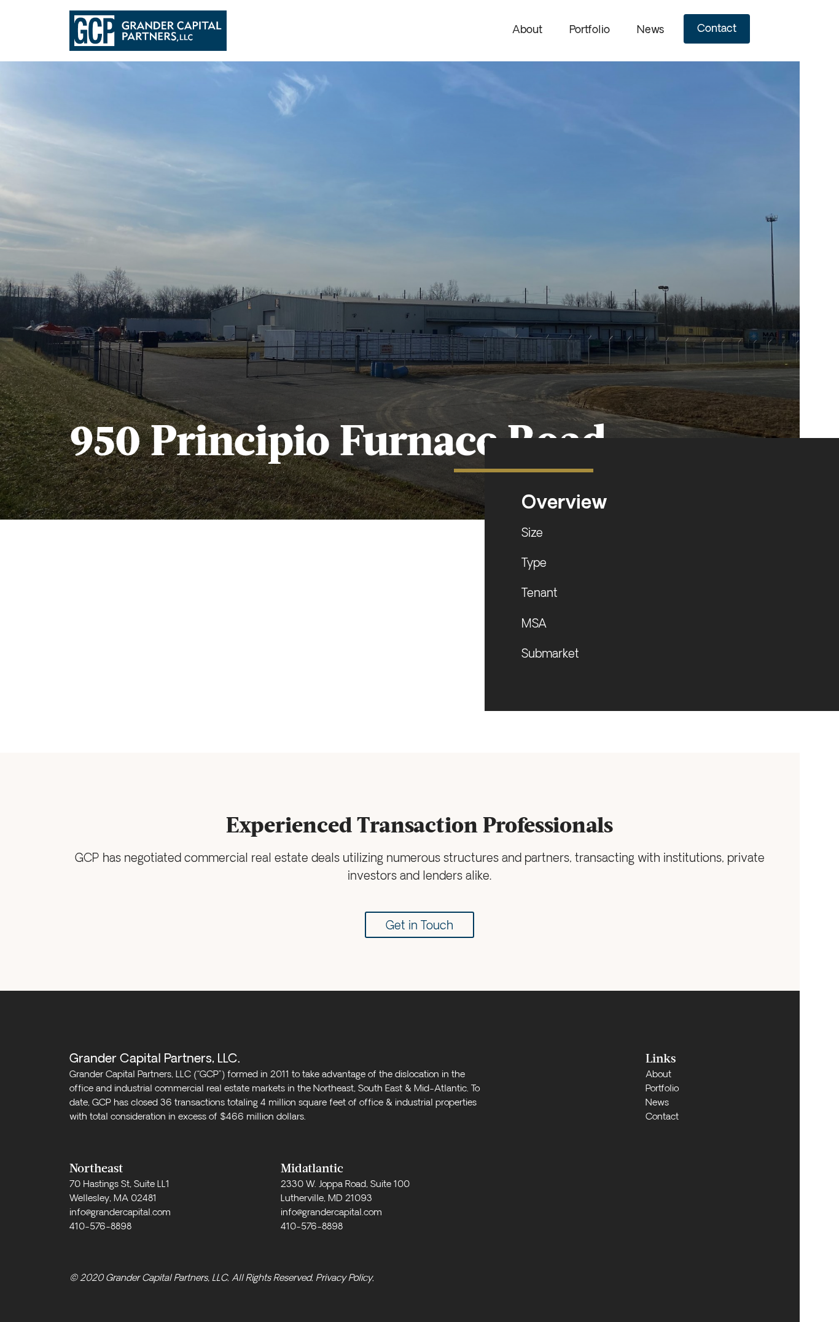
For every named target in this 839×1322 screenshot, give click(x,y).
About (527, 30)
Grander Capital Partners (152, 31)
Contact (716, 29)
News (650, 30)
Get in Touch (419, 926)
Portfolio (589, 30)
